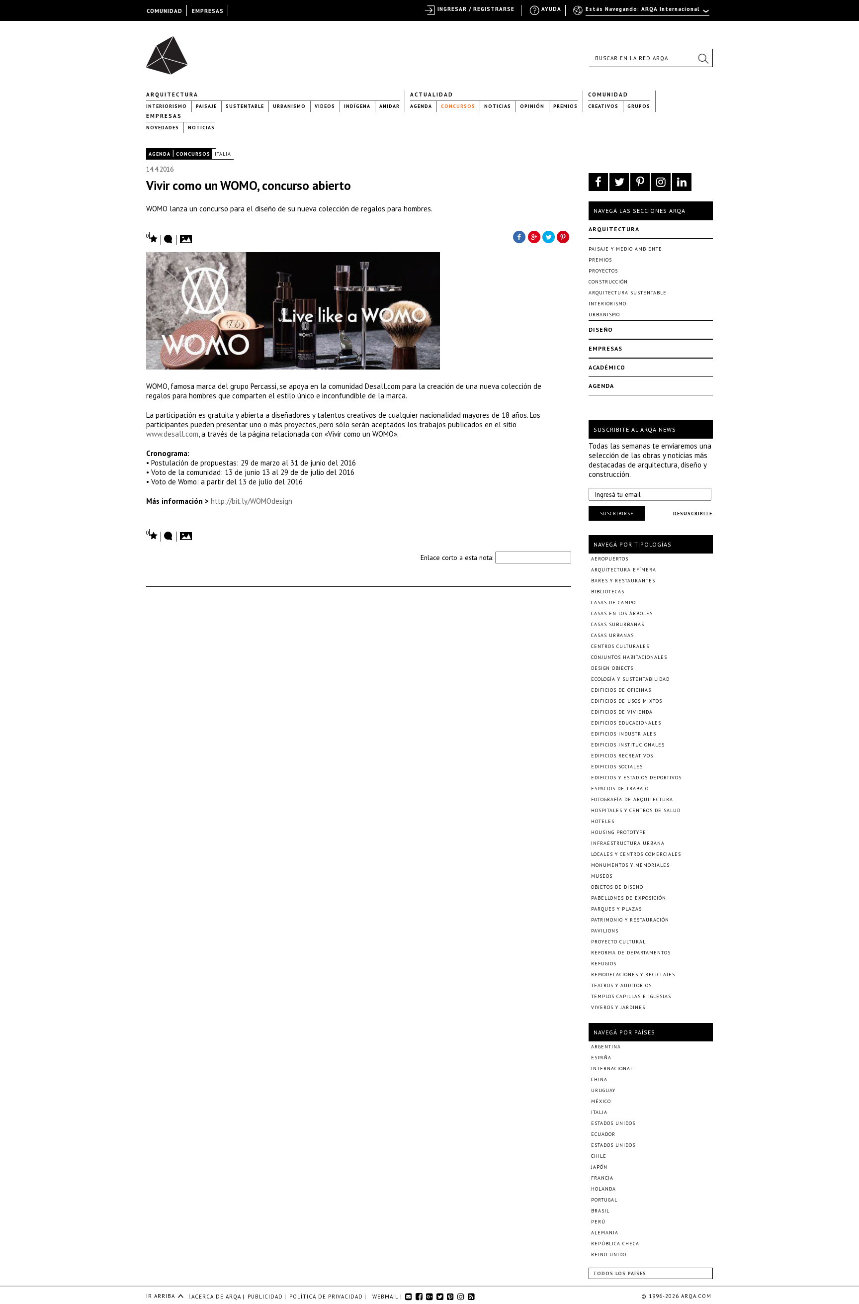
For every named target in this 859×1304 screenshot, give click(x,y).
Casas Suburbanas (617, 624)
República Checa (615, 1243)
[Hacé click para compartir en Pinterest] (563, 236)
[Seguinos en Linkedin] (681, 182)
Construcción (608, 282)
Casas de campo (613, 602)
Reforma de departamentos (631, 952)
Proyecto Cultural (618, 941)
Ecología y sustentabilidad (630, 679)
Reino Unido (608, 1254)
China (599, 1079)
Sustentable (245, 106)
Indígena (357, 106)
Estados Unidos (613, 1123)
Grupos (638, 106)
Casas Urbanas (612, 635)
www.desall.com (172, 434)
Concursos (458, 106)
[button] (702, 58)
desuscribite (692, 513)
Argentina (606, 1046)
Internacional (612, 1068)
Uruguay (603, 1090)
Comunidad (608, 94)
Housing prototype (618, 832)
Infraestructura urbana (628, 843)
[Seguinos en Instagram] (661, 182)
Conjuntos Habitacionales (629, 657)
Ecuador (603, 1134)
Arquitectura (172, 94)
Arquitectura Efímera (623, 569)
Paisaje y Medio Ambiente (625, 249)
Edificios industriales (623, 734)
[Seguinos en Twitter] (619, 182)
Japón (599, 1167)
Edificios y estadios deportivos (636, 777)
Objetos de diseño (617, 887)
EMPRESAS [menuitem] (208, 10)
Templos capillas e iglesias (631, 996)
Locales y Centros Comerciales (636, 854)
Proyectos (603, 271)
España (601, 1057)
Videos (325, 106)
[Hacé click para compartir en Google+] (533, 236)
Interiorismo (166, 106)
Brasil (600, 1211)
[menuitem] (642, 13)
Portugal (604, 1200)
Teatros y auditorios (621, 985)
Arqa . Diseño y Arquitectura (169, 50)
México (601, 1101)
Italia (223, 154)
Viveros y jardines (618, 1007)
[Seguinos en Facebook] (598, 182)
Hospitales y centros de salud (636, 810)
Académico (607, 367)
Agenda (421, 106)
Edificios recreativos (622, 755)
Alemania (604, 1232)
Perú (598, 1221)
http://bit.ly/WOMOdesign (251, 501)
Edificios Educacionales (626, 723)
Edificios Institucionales (628, 745)
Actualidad (431, 94)
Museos (601, 876)
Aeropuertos (609, 559)
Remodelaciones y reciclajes (633, 974)
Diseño (601, 329)
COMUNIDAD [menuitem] (164, 10)
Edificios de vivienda (622, 712)
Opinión (532, 106)
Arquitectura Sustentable (628, 292)
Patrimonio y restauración (630, 920)
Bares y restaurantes (623, 580)
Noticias (497, 106)
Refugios (603, 963)
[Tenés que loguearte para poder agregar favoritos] (152, 238)
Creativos (603, 106)
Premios (565, 106)
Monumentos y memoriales (630, 865)
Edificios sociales (617, 766)
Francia (602, 1178)
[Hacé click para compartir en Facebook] (519, 236)
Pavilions (604, 931)
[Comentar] (168, 240)
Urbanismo (289, 106)
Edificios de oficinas (621, 690)
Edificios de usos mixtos (626, 701)
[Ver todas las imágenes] (187, 236)
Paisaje (206, 106)
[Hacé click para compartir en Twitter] (548, 236)
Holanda (603, 1189)
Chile (598, 1156)
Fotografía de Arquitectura (632, 799)
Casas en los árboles (622, 613)
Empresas (164, 115)
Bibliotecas (607, 591)
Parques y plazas (616, 909)
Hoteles (602, 821)
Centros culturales (620, 646)
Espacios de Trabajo (620, 788)
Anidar (389, 106)
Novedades (162, 127)
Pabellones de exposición (628, 898)
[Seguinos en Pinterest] (640, 182)
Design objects (612, 668)
